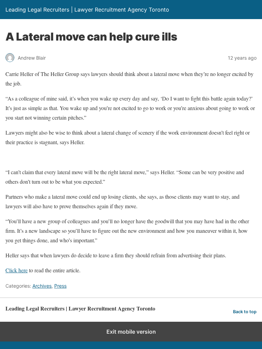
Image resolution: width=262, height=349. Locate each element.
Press (60, 286)
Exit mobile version (131, 331)
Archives (42, 286)
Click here (16, 270)
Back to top (245, 311)
